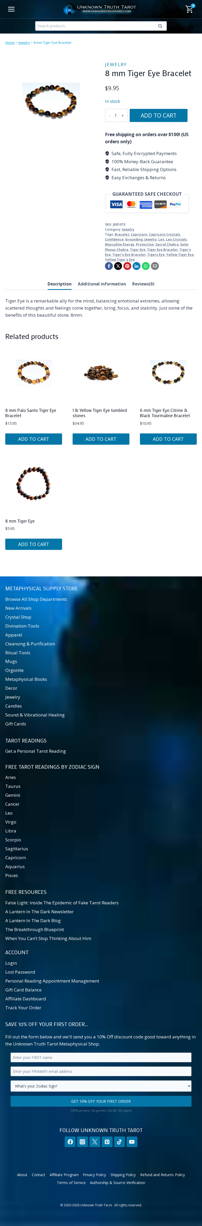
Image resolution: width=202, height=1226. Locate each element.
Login (11, 963)
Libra (10, 831)
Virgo (10, 822)
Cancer (12, 804)
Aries (10, 777)
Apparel (13, 635)
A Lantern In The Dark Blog (33, 920)
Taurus (13, 786)
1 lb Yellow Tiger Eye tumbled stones (100, 412)
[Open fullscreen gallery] (92, 143)
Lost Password (20, 972)
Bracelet (122, 234)
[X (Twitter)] (94, 1141)
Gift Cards (15, 724)
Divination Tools (22, 626)
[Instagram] (82, 1141)
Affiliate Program (64, 1174)
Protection (145, 244)
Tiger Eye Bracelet (162, 249)
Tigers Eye (156, 254)
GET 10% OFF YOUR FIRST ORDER (101, 1101)
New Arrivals (18, 608)
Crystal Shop (18, 617)
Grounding (134, 239)
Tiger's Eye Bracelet (129, 254)
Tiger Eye (137, 249)
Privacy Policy (94, 1174)
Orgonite (14, 670)
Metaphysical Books (26, 679)
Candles (13, 706)
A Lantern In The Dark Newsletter (39, 912)
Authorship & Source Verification (117, 1182)
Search (162, 27)
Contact (38, 1174)
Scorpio (13, 840)
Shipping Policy (123, 1174)
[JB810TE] (51, 102)
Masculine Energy (119, 244)
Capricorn (139, 234)
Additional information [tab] (102, 283)
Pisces (11, 875)
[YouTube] (132, 1141)
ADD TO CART (158, 115)
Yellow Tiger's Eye (120, 259)
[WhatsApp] (146, 266)
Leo (161, 239)
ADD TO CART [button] (33, 439)
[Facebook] (109, 266)
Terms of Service (71, 1182)
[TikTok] (119, 1141)
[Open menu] (11, 9)
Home (10, 42)
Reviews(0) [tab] (143, 283)
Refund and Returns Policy (162, 1174)
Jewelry (24, 42)
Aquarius (15, 866)
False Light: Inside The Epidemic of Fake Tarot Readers (62, 903)
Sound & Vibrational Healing (35, 715)
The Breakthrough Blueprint (34, 929)
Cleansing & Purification (30, 643)
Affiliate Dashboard (25, 998)
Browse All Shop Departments (36, 599)
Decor (11, 688)
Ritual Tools (17, 652)
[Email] (155, 266)
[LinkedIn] (136, 266)
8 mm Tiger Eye (20, 521)
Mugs (11, 661)
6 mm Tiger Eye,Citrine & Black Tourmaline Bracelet (165, 412)
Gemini (12, 795)
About (22, 1174)
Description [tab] (60, 283)
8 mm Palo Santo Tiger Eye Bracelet (30, 412)
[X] (118, 266)
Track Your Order (23, 1007)
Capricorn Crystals (164, 234)
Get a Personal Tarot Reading (35, 751)
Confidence (114, 239)
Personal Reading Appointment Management (52, 981)
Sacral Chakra (167, 244)
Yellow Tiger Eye (180, 254)
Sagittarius (16, 849)
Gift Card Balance (23, 990)
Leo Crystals (176, 239)
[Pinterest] (127, 266)
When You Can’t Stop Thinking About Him (48, 938)
